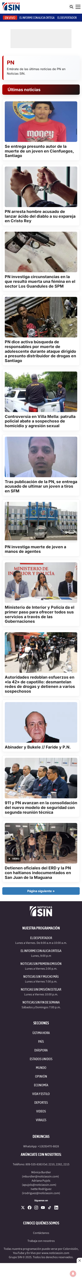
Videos (41, 1111)
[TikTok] (49, 1207)
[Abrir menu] (78, 6)
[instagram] (36, 1207)
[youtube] (43, 1207)
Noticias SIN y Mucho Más (41, 977)
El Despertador (67, 17)
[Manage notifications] (73, 1274)
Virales (41, 1120)
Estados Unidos (41, 1059)
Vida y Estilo (41, 1094)
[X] (23, 1207)
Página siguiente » (41, 891)
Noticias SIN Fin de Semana (41, 1002)
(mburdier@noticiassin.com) (40, 1176)
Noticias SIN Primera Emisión (41, 964)
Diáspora (41, 1050)
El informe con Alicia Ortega (37, 17)
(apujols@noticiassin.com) (39, 1185)
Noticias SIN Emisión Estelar (41, 989)
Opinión (41, 1076)
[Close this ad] (79, 1260)
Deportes (41, 1102)
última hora (41, 1033)
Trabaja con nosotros (41, 1241)
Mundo (41, 1068)
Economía (41, 1085)
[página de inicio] (11, 7)
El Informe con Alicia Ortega (41, 951)
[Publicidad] (41, 1272)
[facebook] (29, 1207)
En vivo (10, 18)
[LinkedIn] (56, 1207)
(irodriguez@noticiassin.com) (41, 1193)
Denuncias (41, 1136)
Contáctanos (41, 1233)
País (41, 1041)
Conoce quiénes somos (41, 1223)
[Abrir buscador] (71, 6)
